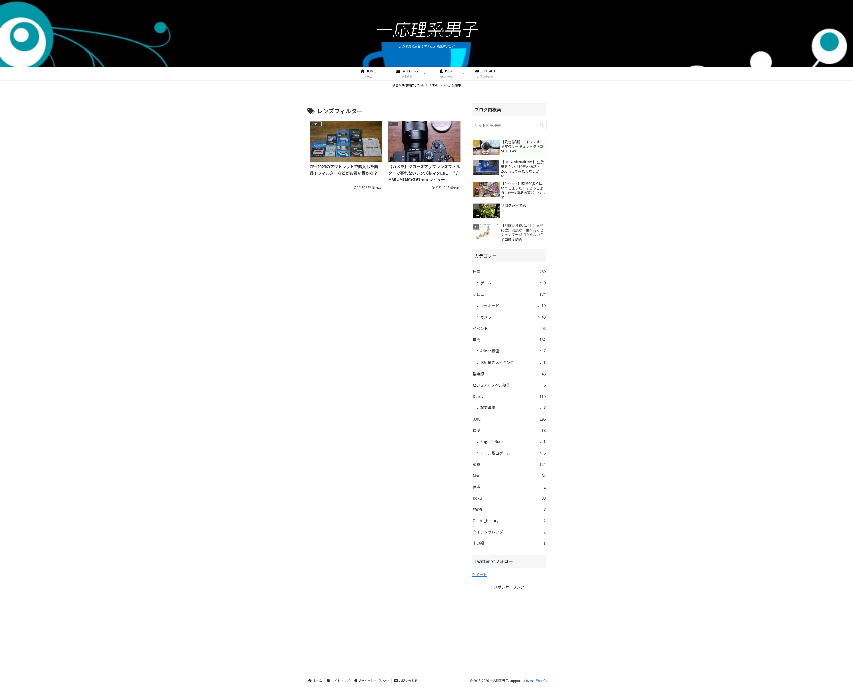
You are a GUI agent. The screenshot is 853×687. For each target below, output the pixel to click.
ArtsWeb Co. (539, 680)
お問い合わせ (408, 680)
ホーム (317, 680)
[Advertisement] (509, 622)
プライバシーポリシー (373, 680)
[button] (542, 125)
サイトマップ (340, 680)
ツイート (479, 574)
